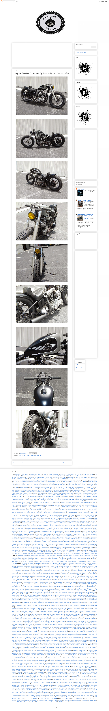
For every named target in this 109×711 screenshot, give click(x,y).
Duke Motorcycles (65, 529)
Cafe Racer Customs (47, 505)
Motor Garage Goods (37, 609)
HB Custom (62, 558)
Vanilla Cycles (16, 688)
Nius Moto (32, 617)
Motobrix (44, 608)
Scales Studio (34, 651)
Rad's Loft (94, 631)
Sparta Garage (74, 660)
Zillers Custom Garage (40, 701)
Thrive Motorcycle (83, 675)
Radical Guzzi (30, 632)
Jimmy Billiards (64, 572)
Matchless (88, 596)
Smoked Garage (36, 659)
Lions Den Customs (69, 589)
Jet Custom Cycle (28, 572)
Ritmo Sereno (31, 641)
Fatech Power (93, 535)
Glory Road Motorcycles (25, 548)
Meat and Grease (32, 599)
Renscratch (88, 637)
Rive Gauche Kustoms (39, 641)
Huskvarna (30, 564)
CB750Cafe (43, 508)
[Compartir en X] (33, 453)
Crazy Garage (30, 516)
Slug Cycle (20, 659)
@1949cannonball (25, 474)
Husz (41, 564)
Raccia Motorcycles (81, 631)
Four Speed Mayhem (93, 538)
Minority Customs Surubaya (65, 602)
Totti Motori (20, 679)
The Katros (20, 673)
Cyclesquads (62, 519)
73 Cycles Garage (49, 477)
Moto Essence (63, 605)
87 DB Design (14, 478)
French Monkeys (21, 541)
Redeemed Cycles (54, 635)
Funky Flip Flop (84, 541)
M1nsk (85, 592)
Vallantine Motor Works (73, 686)
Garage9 (72, 544)
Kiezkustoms (89, 579)
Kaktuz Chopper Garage (40, 576)
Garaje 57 (77, 544)
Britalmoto (32, 500)
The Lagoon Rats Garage (41, 673)
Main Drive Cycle (54, 595)
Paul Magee (57, 627)
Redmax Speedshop (65, 635)
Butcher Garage (52, 503)
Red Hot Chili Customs (34, 635)
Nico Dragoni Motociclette (71, 615)
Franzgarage (25, 540)
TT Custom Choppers (44, 682)
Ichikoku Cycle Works (60, 564)
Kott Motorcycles (58, 582)
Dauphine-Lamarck (16, 522)
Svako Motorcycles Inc (78, 666)
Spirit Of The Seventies (72, 661)
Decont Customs (43, 524)
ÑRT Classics (43, 620)
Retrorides (74, 638)
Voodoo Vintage (39, 692)
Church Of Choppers (16, 512)
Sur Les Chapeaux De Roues (36, 666)
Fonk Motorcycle (46, 538)
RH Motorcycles (54, 640)
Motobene (33, 608)
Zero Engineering (92, 700)
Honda (14, 563)
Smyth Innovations (63, 659)
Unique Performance (58, 685)
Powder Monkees (15, 630)
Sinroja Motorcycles (80, 656)
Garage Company (83, 543)
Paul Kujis (51, 627)
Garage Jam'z (20, 544)
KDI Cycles (43, 577)
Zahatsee (60, 700)
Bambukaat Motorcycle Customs (18, 488)
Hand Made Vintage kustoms (37, 553)
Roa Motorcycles (70, 641)
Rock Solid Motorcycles (62, 643)
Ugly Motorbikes (25, 683)
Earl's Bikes (14, 531)
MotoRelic (50, 611)
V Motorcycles (47, 686)
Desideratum (35, 525)
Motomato (23, 609)
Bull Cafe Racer (36, 502)
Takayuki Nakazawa (80, 667)
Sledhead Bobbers (67, 657)
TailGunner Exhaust (60, 667)
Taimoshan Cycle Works (69, 667)
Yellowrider (79, 698)
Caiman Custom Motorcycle (51, 506)
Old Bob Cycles (20, 622)
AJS (96, 480)
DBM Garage (56, 522)
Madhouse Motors (15, 595)
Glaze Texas (81, 547)
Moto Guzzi (94, 605)
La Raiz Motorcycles (44, 586)
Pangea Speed (82, 625)
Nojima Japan (68, 617)
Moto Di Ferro (42, 605)
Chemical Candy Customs (84, 200)
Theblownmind (56, 675)
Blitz (62, 494)
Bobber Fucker (59, 496)
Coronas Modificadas (58, 515)
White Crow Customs (40, 695)
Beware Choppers (58, 491)
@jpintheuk (40, 474)
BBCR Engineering (31, 490)
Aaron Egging (40, 478)
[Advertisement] (42, 55)
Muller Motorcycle (84, 612)
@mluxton (45, 474)
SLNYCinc (90, 657)
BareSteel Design (58, 488)
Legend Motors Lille (71, 588)
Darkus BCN (77, 521)
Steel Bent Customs (58, 663)
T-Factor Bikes (35, 667)
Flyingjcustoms (29, 538)
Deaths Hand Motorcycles (21, 524)
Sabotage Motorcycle (47, 648)
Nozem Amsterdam (64, 618)
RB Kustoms (45, 634)
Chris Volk (86, 511)
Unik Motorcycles (71, 683)
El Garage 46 (25, 532)
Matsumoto (23, 598)
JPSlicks (76, 573)
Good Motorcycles (35, 548)
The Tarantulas (27, 675)
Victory (24, 689)
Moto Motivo (40, 606)
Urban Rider (23, 686)
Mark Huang (44, 596)
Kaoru (61, 576)
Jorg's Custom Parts (70, 573)
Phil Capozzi (26, 628)
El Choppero (19, 532)
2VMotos (43, 475)
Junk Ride (36, 574)
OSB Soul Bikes (86, 624)
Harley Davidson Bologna (22, 555)
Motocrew (54, 608)
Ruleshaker (42, 647)
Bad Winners (72, 487)
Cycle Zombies (55, 519)
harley (82, 553)
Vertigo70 (77, 688)
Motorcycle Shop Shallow (91, 609)
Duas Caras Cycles (41, 529)
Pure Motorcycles (79, 630)
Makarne (69, 595)
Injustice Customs (58, 567)
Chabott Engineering (92, 508)
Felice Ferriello (51, 537)
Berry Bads (48, 491)
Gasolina (34, 545)
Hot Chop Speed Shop (55, 563)
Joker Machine (43, 573)
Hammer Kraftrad (93, 551)
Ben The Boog (89, 490)
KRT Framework (73, 583)
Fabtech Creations (37, 535)
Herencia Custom (28, 559)
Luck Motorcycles (88, 590)
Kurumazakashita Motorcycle (33, 585)
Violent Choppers (60, 691)
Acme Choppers (92, 478)
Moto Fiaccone (76, 605)
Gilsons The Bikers (56, 547)
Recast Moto (91, 634)
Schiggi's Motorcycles (43, 651)
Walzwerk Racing (76, 692)
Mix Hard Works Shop (76, 602)
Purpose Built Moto (32, 631)
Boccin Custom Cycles (86, 496)
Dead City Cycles (81, 522)
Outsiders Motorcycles (18, 625)
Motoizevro (83, 608)
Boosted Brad (79, 498)
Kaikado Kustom (25, 576)
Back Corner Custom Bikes (35, 487)
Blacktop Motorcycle (42, 494)
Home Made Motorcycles (91, 561)
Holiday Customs (63, 561)
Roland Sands (84, 644)
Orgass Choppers (45, 624)
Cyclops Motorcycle (69, 519)
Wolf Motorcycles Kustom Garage (83, 695)
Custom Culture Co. (36, 518)
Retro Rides (62, 638)
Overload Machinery (47, 625)
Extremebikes (29, 535)
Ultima (39, 683)
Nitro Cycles (21, 617)
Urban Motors (16, 686)
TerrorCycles (51, 670)
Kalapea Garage (50, 576)
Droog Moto (25, 529)
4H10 (77, 475)
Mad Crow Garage (40, 593)
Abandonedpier (48, 478)
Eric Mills (31, 534)
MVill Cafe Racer (27, 614)
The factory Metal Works (60, 672)
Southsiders (52, 660)
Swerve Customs (88, 666)
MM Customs (90, 602)
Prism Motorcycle (55, 630)
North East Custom (89, 617)
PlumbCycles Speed (77, 628)
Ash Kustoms (51, 484)
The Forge (77, 672)
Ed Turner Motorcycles (76, 531)
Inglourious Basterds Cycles (49, 567)
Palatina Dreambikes (64, 625)
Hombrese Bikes (81, 561)
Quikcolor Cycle (72, 631)
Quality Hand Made (52, 631)
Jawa (63, 570)
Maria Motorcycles (29, 596)
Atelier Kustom (90, 484)
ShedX (33, 654)
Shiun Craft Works (73, 654)
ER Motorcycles (23, 534)
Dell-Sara (62, 524)
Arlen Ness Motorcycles (20, 484)
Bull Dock (57, 502)
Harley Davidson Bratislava (33, 555)
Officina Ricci (88, 620)
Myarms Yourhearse (35, 614)
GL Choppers (65, 547)
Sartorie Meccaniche (92, 650)
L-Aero (78, 585)
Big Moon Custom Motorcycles (77, 491)
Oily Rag (87, 621)
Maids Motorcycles (44, 595)
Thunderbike (20, 676)
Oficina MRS (81, 621)
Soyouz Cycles (58, 660)
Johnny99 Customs (35, 573)
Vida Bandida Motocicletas (33, 689)
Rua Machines (15, 647)
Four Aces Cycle (85, 538)
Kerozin (24, 579)
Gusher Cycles (26, 551)
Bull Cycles (52, 502)
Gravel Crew (85, 548)
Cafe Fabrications (32, 505)
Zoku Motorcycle (54, 701)
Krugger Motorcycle (81, 583)
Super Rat (26, 666)
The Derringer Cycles (26, 672)
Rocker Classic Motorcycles (74, 643)
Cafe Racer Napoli (56, 505)
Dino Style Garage (81, 525)
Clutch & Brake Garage (84, 512)
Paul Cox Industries (36, 627)
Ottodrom (95, 624)
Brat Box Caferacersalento (63, 499)
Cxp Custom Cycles (46, 519)
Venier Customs (62, 688)
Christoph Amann (93, 511)
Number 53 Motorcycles (77, 618)
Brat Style (71, 499)
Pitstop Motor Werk (54, 628)
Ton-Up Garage (33, 677)
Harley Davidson (22, 455)
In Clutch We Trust (44, 566)
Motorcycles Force (33, 611)
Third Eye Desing (63, 675)
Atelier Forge (83, 484)
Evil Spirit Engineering (85, 534)
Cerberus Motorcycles (83, 508)
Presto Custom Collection (45, 630)
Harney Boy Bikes (92, 557)
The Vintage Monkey (36, 675)
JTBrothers (14, 574)
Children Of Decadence (16, 511)
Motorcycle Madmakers (80, 609)
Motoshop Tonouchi (74, 611)
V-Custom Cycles (55, 686)
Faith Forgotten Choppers (52, 535)
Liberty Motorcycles (34, 589)
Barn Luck (82, 488)
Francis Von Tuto (17, 540)
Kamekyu (56, 576)
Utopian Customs (37, 686)
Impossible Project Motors (31, 566)
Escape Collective (47, 534)
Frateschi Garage (40, 540)
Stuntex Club (64, 664)
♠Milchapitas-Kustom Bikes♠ (85, 214)
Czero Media (90, 519)
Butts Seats (68, 503)
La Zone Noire (81, 189)
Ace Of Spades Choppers (82, 478)
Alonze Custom (65, 481)
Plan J (71, 628)
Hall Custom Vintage (84, 551)
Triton (25, 680)
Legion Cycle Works (79, 588)
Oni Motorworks (37, 624)
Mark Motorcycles (52, 596)
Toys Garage (34, 679)
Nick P (56, 615)
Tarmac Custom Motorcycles (57, 669)
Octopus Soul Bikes (66, 620)
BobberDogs (72, 496)
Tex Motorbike (65, 670)
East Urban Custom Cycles (33, 531)
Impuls (38, 566)
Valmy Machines (81, 686)
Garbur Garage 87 (84, 544)
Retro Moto (56, 638)
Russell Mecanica (60, 647)
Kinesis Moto (19, 580)
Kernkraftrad (19, 579)
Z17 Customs (41, 700)
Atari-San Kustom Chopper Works (73, 484)
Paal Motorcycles (55, 625)
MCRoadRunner (82, 598)
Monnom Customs (65, 603)
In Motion (51, 566)
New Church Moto (32, 615)
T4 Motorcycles (42, 667)
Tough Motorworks (27, 679)
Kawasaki (27, 577)
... (12, 474)
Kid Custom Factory (73, 579)
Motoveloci (94, 611)
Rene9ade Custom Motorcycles (74, 637)
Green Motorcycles (48, 550)
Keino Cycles (49, 577)
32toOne (55, 475)
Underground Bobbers (52, 683)
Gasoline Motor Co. (42, 545)
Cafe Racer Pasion (77, 505)
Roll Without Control (93, 644)
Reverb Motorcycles (86, 638)
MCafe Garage (64, 598)
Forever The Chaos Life (65, 538)
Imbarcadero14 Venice (21, 566)
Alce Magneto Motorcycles (24, 481)
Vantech (22, 688)
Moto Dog (57, 605)
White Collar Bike (30, 695)
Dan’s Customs (44, 521)
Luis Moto (28, 592)
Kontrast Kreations (48, 582)
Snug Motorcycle (71, 659)
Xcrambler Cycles (27, 698)
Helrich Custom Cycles (17, 559)
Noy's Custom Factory (54, 618)
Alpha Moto (72, 481)
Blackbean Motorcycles (23, 494)
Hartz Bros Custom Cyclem (28, 558)
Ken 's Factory (74, 577)
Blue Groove (76, 494)
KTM (19, 585)
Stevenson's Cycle (15, 664)
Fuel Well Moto (54, 541)
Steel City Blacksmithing (70, 663)
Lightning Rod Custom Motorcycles (51, 589)
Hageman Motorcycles (46, 551)
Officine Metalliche (34, 621)
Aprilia (78, 482)
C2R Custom (93, 503)
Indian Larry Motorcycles (81, 566)
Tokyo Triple (93, 676)
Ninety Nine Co (91, 615)
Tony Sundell (49, 677)
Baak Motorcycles (24, 487)
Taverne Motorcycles (21, 670)
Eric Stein (36, 534)
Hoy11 (13, 564)
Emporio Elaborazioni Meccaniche (89, 532)
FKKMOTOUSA (74, 537)
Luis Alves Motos (21, 592)
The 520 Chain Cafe (73, 670)
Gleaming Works (89, 547)
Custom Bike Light (28, 518)
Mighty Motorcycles (16, 602)
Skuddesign (35, 657)
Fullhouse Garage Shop (75, 541)
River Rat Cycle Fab (48, 641)
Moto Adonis (19, 605)
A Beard (25, 478)
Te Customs (30, 670)
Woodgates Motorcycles (17, 696)
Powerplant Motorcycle (33, 630)
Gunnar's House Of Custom (17, 551)
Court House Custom (81, 515)
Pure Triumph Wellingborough (90, 630)
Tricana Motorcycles (80, 679)
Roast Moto (84, 641)
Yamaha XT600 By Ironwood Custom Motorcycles (88, 217)
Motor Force (29, 609)
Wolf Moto (74, 695)
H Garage (32, 551)
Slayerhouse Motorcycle (58, 657)
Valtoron (87, 686)
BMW (19, 496)
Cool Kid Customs (25, 515)
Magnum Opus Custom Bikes (32, 595)
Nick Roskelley (61, 615)
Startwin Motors (49, 663)
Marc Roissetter (93, 595)
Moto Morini (33, 606)
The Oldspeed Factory (52, 673)
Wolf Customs (67, 695)
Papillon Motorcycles (90, 625)
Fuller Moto (66, 541)
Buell (29, 502)
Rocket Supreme (56, 644)
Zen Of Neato (84, 700)
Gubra (89, 550)
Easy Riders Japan (54, 531)
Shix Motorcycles (82, 654)
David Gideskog (34, 522)
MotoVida (13, 612)
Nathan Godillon (56, 614)
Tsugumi (30, 682)
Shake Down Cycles (82, 653)
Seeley (20, 653)
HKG (41, 561)
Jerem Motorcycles (87, 570)
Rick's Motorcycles (67, 640)
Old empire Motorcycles (30, 622)
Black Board (57, 493)
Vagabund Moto (63, 686)
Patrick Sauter (27, 627)
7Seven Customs (83, 477)
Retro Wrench (68, 638)
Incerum (56, 566)
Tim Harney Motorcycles (36, 676)
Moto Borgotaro (27, 605)
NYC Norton (35, 620)
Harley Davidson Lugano (88, 555)
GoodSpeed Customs (51, 548)
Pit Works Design (46, 628)
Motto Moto (19, 612)
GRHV (64, 550)
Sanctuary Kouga (53, 650)
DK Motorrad (29, 526)
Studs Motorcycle (56, 664)
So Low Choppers (80, 659)
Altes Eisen (79, 481)
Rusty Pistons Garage (83, 647)
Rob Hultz (90, 641)
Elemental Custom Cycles (49, 532)
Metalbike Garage (25, 600)
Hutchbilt (44, 564)
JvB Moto (62, 574)
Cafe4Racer (25, 506)
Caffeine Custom (37, 506)
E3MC (94, 529)
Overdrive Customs (38, 625)
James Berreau (32, 570)
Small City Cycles (27, 659)
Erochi (41, 534)
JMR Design (92, 572)
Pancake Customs (73, 625)
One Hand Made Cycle (83, 622)
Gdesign (73, 545)
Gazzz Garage (68, 545)
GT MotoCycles (77, 550)
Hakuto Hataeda (67, 551)
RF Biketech (47, 640)
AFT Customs (78, 480)
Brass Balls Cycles (52, 499)
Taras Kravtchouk (38, 669)
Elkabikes (66, 532)
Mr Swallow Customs (53, 612)
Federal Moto (31, 537)
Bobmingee (78, 496)
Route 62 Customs (51, 646)
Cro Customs (72, 516)
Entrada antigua (66, 463)
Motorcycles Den (24, 611)
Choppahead (42, 511)
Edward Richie (86, 531)
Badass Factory (80, 487)
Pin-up (31, 628)
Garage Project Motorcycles (37, 544)
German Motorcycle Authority (34, 547)
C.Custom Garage (86, 503)
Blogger (59, 707)
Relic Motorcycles (27, 637)
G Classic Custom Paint (92, 541)
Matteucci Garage (42, 598)
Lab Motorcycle (60, 586)
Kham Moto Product (42, 579)
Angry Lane (34, 482)
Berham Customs (40, 491)
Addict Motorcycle (43, 480)
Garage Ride (48, 544)
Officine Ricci (42, 621)
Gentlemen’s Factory (15, 547)
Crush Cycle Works (90, 516)
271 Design (37, 475)
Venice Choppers (54, 688)
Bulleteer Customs (79, 502)
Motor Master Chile (48, 609)
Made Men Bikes (92, 593)
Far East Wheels (68, 535)
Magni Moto (22, 595)
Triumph (31, 680)
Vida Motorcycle (44, 689)
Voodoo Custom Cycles (20, 692)
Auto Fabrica (94, 486)
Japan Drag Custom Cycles (50, 570)
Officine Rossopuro (50, 621)
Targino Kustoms (46, 669)
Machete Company (16, 593)
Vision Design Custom (68, 691)
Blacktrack (49, 494)
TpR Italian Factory (41, 679)
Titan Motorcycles (66, 676)
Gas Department (22, 545)
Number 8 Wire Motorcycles (90, 618)
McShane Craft (90, 598)
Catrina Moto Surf (35, 508)
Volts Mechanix (85, 691)
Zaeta (56, 700)
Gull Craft (94, 550)
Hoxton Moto (93, 563)
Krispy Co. (52, 583)
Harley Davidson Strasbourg (65, 557)
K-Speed (79, 574)
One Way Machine (28, 624)
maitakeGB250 (63, 595)
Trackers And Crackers (57, 679)
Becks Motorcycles (56, 490)
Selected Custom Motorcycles (29, 653)
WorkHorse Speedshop (39, 696)
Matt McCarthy (34, 598)
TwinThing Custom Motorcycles (91, 682)
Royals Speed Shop (87, 646)
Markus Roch (58, 596)
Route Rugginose (59, 646)
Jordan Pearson (62, 573)
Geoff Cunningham (24, 547)
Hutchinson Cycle (51, 564)
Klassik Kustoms (79, 580)
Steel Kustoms (79, 663)
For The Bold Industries (55, 538)
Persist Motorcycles (19, 628)
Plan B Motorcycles (63, 628)
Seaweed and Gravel (86, 651)
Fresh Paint (86, 201)
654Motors (14, 477)
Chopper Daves (59, 511)
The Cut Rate (18, 672)
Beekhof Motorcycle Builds (66, 490)
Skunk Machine (49, 657)
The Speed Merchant (86, 673)
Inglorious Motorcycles (37, 567)
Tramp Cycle (71, 679)
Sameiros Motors (40, 650)
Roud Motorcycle (23, 646)
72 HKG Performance (39, 477)
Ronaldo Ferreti (16, 646)
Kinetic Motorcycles (27, 580)
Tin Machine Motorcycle (56, 676)
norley (82, 617)
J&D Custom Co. (18, 570)
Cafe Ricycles (93, 505)
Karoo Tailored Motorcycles (83, 576)
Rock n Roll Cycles (52, 643)
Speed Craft (90, 660)
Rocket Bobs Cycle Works (85, 643)
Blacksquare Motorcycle (33, 494)
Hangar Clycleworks (57, 553)
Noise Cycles (61, 617)
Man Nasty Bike (76, 595)
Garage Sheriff (55, 544)
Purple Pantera (24, 631)
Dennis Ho (84, 524)
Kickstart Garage (63, 579)
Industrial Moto (22, 567)
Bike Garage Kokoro (17, 493)
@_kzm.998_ (17, 474)
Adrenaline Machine (70, 480)
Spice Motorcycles (39, 661)
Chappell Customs (41, 509)
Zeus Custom (19, 701)
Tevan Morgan (59, 670)
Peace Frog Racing (64, 627)
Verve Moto (83, 688)
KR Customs (66, 582)
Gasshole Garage (60, 545)
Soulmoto (32, 660)
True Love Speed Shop (22, 682)
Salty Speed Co (16, 650)
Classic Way (39, 512)
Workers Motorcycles (28, 696)
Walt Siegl (57, 692)
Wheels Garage (16, 695)
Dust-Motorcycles (80, 529)
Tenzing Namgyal (44, 670)
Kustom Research (45, 585)
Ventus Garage (70, 688)
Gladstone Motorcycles (73, 547)
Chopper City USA (50, 511)
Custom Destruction (45, 518)
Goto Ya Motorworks (60, 548)
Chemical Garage (70, 509)
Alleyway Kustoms (51, 481)
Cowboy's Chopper (91, 515)
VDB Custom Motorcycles (31, 688)
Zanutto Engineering (67, 700)
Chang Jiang (32, 509)
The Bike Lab (81, 670)
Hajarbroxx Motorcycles (58, 551)
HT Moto (24, 564)
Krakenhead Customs (91, 582)
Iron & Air (82, 567)
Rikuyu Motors (91, 640)
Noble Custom (53, 617)
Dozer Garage (40, 528)
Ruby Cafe (22, 647)
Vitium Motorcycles (77, 691)
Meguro (70, 599)
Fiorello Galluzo (67, 537)
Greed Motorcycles (39, 550)
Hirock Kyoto (25, 561)
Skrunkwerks (28, 657)
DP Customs (49, 528)
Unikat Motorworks (81, 683)
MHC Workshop (67, 600)
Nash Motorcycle (47, 614)
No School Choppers (45, 617)
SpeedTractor (31, 661)
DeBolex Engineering (32, 524)
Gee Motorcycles (92, 545)
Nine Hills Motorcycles (83, 615)
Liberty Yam (41, 589)
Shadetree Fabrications (64, 653)
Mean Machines (23, 599)
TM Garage (78, 676)
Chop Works (34, 511)
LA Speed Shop (53, 586)
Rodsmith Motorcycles (65, 644)
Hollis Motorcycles (72, 561)
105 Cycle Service (69, 474)
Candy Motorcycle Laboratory (68, 506)
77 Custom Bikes (71, 477)
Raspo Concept (93, 632)
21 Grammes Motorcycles (27, 475)
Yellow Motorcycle (66, 698)
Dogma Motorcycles (60, 526)
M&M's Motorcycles (79, 592)
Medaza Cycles (51, 599)
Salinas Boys (86, 648)
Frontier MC (29, 541)
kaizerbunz (32, 576)
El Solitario (31, 532)
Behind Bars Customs (76, 490)
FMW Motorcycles (37, 538)
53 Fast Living (93, 475)
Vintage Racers (43, 691)
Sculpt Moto (77, 651)
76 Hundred (63, 477)
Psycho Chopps (64, 630)
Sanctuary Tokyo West (62, 650)
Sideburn (58, 656)
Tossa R (15, 679)
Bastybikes (24, 490)
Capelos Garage (80, 506)
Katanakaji (21, 577)
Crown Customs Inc (81, 516)
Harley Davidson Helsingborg (55, 555)
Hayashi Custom (44, 558)
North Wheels (19, 618)
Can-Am (59, 506)
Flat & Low (91, 537)
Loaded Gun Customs (87, 589)
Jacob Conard (25, 570)
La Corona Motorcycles (27, 586)
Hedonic (88, 558)
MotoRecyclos (42, 611)
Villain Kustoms (68, 689)
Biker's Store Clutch (28, 493)
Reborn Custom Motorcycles (73, 634)
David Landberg (42, 522)
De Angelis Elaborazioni (64, 522)
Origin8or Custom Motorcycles (56, 624)
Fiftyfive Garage (59, 537)
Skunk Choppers (42, 657)
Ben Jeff (83, 490)
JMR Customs (85, 572)
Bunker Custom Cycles (24, 503)
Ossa (91, 624)
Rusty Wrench (92, 647)
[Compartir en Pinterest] (36, 453)
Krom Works (57, 583)
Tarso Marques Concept (70, 669)
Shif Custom (57, 654)
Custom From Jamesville (65, 518)
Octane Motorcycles (57, 620)
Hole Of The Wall (55, 561)
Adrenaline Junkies (61, 480)
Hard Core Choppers (75, 553)
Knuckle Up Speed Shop (27, 582)
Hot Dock (64, 563)
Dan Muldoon (38, 521)
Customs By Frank (38, 519)
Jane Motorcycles (40, 570)
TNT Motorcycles (85, 676)
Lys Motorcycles (57, 592)
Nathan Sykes (64, 614)
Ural (88, 685)
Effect (91, 531)
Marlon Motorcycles (66, 596)
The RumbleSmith (76, 673)
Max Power (50, 598)
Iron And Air (87, 567)
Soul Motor (27, 660)
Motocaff (49, 608)
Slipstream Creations (83, 657)
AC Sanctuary (63, 478)
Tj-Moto (73, 676)
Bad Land (52, 487)
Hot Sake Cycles (70, 563)
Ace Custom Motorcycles (71, 478)
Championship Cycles (24, 509)
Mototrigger (82, 611)
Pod (85, 628)
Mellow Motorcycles (93, 599)
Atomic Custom (41, 485)
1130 (75, 474)
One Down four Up (72, 622)
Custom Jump (76, 518)
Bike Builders (94, 491)
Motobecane (27, 608)
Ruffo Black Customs (35, 647)
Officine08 (75, 621)
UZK (43, 686)
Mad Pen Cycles (59, 593)
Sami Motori (46, 650)
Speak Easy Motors (82, 660)
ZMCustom (48, 701)
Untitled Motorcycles (67, 685)
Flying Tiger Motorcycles (20, 538)
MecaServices (39, 599)
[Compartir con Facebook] (35, 453)
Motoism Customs (76, 608)
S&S (16, 649)
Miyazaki (84, 602)
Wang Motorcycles (85, 692)
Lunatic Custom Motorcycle (37, 592)
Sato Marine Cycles (17, 651)
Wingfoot (57, 695)
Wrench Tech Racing (79, 696)
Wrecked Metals (59, 696)
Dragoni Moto (68, 528)
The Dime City (40, 672)
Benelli (22, 491)
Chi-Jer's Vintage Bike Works (90, 509)
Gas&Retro (28, 545)
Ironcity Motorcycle (45, 569)
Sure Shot (47, 666)
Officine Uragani (69, 621)
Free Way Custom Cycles (79, 540)
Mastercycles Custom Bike (80, 596)
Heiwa (93, 558)
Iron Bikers (94, 567)
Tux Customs (71, 682)
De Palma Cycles (73, 522)
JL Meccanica (71, 572)
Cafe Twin (14, 506)
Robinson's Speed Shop (21, 643)
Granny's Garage (69, 548)
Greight (59, 550)
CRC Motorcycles (51, 516)
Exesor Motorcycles (21, 535)
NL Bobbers (38, 617)
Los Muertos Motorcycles (32, 590)
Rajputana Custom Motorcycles (65, 632)
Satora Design (27, 651)
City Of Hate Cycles (25, 512)
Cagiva (43, 506)
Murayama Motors (92, 612)
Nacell (41, 614)
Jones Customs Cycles (52, 573)
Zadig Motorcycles (49, 700)
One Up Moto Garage (18, 624)
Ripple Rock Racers (22, 641)
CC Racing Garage (51, 508)
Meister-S (85, 599)
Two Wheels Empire (17, 683)
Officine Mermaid (27, 621)
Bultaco (94, 502)
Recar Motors (83, 634)
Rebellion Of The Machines (62, 634)
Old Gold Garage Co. (41, 622)
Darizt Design (62, 521)
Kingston (42, 580)
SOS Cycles (21, 660)
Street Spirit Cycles (39, 664)
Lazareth (93, 586)
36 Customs (61, 475)
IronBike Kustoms (37, 569)
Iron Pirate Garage (16, 569)
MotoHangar (67, 608)
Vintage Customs (24, 691)
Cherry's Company (79, 509)
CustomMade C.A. (29, 519)
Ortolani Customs (78, 624)
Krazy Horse (38, 583)
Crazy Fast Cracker (22, 516)
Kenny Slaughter (88, 577)
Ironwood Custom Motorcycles (56, 569)
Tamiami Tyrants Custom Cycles (33, 455)
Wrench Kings (69, 696)
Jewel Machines (44, 572)
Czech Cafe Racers (82, 519)
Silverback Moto (65, 656)
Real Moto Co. (52, 634)
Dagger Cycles (25, 521)
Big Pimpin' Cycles (87, 491)
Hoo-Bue (31, 563)
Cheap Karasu (50, 509)
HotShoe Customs (78, 563)
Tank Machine (30, 669)
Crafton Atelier (14, 516)
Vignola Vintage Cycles (59, 689)
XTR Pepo (34, 698)
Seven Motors (40, 653)
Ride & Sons (74, 640)
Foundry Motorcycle (75, 538)
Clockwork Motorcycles (72, 512)
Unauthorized (43, 683)
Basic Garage (18, 490)
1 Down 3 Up (62, 474)
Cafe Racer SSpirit (86, 505)
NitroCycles (27, 617)
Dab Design (18, 521)
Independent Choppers (65, 566)
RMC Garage (56, 641)
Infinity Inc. (29, 567)
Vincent (82, 689)
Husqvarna (35, 564)
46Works (67, 475)
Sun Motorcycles (89, 664)
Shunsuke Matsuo (32, 656)
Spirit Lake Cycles (62, 661)
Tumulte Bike (65, 682)
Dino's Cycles (88, 525)
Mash (72, 596)
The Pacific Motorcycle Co (65, 673)
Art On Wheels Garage (38, 484)
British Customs (40, 500)
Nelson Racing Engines (89, 614)
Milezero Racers (41, 602)
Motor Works (64, 609)
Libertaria (27, 589)
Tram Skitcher (65, 679)
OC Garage (50, 620)
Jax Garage (68, 570)
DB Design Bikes (49, 522)
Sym (30, 667)
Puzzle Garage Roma (44, 631)
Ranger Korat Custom (79, 632)
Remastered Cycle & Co (37, 637)
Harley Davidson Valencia (77, 557)
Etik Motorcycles (77, 534)
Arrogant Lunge (29, 484)
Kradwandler (73, 582)
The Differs (34, 672)
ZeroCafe (13, 701)
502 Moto (87, 475)
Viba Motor (89, 688)
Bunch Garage (14, 503)
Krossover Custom (64, 583)
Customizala (21, 519)
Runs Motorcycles (50, 647)
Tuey (60, 682)
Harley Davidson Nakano (23, 557)
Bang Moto (42, 488)
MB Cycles (56, 598)
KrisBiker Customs (45, 583)
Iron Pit (22, 569)
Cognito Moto (54, 513)
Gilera (51, 547)
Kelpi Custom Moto (65, 577)
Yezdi (85, 698)
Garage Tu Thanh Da (64, 544)
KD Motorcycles (36, 577)
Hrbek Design (18, 564)
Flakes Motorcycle (83, 537)
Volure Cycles (91, 691)
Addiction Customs (52, 480)
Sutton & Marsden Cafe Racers (58, 666)
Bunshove (33, 503)
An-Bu (84, 481)
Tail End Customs (50, 667)
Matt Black (28, 598)
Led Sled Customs (41, 588)
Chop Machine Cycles (26, 511)
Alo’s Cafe (58, 481)
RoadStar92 (78, 641)
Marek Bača (21, 596)
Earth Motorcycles (22, 531)
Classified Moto (46, 512)
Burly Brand (38, 503)
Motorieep (66, 611)
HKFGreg (36, 561)
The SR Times (19, 675)
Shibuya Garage (49, 654)
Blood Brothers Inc (68, 494)
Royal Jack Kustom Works (77, 646)
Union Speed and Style (26, 685)
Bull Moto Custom (64, 502)
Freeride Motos (88, 540)
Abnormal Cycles (55, 478)
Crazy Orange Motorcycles (41, 516)
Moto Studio (76, 606)
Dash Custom (93, 521)
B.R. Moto (16, 487)
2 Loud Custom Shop (88, 474)
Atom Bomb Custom (31, 485)
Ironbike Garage (29, 569)
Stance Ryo (42, 663)
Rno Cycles (62, 641)
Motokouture (89, 608)
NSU (71, 618)
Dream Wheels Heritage (78, 528)
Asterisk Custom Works (60, 484)
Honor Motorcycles (25, 563)
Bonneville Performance (64, 498)
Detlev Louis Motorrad (43, 525)
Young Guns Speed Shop (30, 700)
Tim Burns (27, 676)
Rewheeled (31, 640)
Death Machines (89, 522)
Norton (34, 618)
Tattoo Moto (90, 669)
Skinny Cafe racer (20, 657)
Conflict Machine (16, 515)
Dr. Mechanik (56, 528)
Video (51, 689)
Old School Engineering (51, 622)
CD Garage (62, 508)
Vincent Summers (89, 689)
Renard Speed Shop (62, 637)
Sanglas (69, 650)
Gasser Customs (52, 545)
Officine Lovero (19, 621)
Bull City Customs (44, 502)
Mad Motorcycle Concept (50, 593)
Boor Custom (72, 498)
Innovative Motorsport (67, 567)
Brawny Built (85, 499)
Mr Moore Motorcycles (37, 612)
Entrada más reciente (19, 463)
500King (81, 475)
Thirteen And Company (73, 675)
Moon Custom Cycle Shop (82, 603)
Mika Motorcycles (26, 602)
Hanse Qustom (66, 553)
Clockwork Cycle (62, 512)
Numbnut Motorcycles (16, 620)
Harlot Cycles (85, 557)
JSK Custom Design (91, 573)
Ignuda (77, 564)
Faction (43, 535)
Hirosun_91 (31, 561)
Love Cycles (56, 590)
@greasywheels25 (33, 474)
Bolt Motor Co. (24, 498)
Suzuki (67, 666)
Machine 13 (24, 593)
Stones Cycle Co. (31, 664)
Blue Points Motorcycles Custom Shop (87, 494)
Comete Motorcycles (75, 513)
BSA (82, 500)
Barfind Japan (66, 488)
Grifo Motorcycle (70, 550)
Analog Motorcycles (92, 481)
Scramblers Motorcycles (68, 651)
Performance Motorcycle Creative (83, 627)
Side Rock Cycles (51, 656)
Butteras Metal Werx (60, 503)
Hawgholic (37, 558)
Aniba (60, 482)
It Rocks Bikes (68, 569)
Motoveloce (88, 611)
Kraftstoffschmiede (81, 582)
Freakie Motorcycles (48, 540)
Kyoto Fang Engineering (70, 585)
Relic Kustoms (19, 637)
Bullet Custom (72, 502)
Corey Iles (51, 515)
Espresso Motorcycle (57, 534)
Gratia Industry (77, 548)
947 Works (20, 478)
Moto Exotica (70, 605)
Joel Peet (21, 573)
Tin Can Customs (47, 676)
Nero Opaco (17, 615)
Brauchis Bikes (79, 499)
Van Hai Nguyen (94, 686)
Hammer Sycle (17, 553)
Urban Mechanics (94, 685)
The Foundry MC (84, 672)
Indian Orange (90, 566)
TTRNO (56, 682)
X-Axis (22, 698)
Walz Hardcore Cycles (66, 692)
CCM (57, 508)
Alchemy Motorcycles (34, 481)
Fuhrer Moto (60, 541)
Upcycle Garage (77, 685)
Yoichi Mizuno (90, 698)
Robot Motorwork (32, 643)
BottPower (95, 498)
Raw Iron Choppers (28, 634)
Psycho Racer (71, 630)
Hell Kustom (79, 365)
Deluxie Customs (69, 524)
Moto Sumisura (84, 606)
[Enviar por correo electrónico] (30, 453)
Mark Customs (37, 596)
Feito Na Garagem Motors (42, 537)
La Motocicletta (36, 586)
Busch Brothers (45, 503)
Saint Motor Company (77, 648)
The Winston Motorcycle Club (46, 675)
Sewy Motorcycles (48, 653)
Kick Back (50, 579)
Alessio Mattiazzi (42, 481)
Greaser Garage (93, 548)
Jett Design (36, 572)
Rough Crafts (31, 646)
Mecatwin (45, 599)
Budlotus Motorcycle (22, 502)
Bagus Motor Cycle (88, 487)
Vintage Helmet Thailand (34, 691)
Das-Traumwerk (84, 521)
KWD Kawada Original (55, 585)
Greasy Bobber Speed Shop (27, 550)
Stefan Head (93, 663)
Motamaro (13, 605)
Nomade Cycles (75, 617)
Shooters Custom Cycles (16, 656)
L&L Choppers (91, 585)
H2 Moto (37, 551)
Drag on (61, 528)
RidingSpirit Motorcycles (82, 640)
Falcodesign (60, 535)
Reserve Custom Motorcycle (24, 638)
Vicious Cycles (18, 689)
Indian (73, 566)
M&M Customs (71, 592)
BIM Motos (40, 493)
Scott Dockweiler (59, 651)
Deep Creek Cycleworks (54, 524)
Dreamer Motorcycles (88, 528)
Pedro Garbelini (72, 627)
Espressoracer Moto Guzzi (67, 534)
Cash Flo (28, 508)
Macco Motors (91, 592)
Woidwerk (62, 695)
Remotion (45, 637)
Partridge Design (21, 627)
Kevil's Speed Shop (31, 579)
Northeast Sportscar (27, 618)
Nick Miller (51, 615)
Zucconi (60, 701)
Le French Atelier (21, 588)
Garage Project (27, 544)
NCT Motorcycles (79, 614)
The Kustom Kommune (30, 673)
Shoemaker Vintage (92, 654)
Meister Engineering (77, 599)
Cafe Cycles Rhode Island (21, 505)
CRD (57, 516)
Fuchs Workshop (37, 541)
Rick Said (60, 640)
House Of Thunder (86, 563)
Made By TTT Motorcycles (68, 593)
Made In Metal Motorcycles (81, 593)
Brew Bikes (91, 499)
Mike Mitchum (33, 602)
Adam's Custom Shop (33, 480)
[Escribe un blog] (31, 453)
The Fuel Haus (91, 672)
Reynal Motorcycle (39, 640)
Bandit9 (36, 488)
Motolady (18, 609)
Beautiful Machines (47, 490)
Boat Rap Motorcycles (31, 496)
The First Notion (71, 672)
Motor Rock (56, 609)
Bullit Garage (87, 502)
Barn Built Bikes (74, 488)
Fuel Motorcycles (45, 541)
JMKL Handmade (78, 572)
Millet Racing (47, 602)
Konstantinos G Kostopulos (39, 582)
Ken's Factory (81, 577)
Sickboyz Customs (41, 656)
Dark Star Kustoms (70, 521)
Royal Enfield (67, 646)
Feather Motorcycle (23, 537)
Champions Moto (15, 509)
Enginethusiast (16, 534)
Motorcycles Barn (15, 611)
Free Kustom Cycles (58, 540)
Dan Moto (32, 521)
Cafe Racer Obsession (67, 505)
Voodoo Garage (30, 692)
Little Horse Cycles (78, 589)
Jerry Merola (21, 572)
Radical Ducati (15, 632)
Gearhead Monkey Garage (82, 545)
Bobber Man (66, 496)
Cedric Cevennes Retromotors (71, 508)
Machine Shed (31, 593)
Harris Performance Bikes (16, 558)
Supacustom (20, 666)
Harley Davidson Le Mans (67, 555)
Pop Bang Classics (91, 628)
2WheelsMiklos (49, 475)
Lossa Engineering (43, 590)
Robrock (37, 643)
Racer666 (89, 631)
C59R (13, 505)
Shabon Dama (55, 653)
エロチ (70, 701)
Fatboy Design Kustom (78, 535)
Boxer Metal (27, 499)
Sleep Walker (75, 657)
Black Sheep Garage (87, 493)
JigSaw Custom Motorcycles (54, 572)
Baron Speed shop (90, 488)
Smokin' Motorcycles (45, 659)
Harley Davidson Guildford (44, 555)
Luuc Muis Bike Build (48, 592)
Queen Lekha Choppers (63, 631)
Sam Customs (27, 650)
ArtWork (45, 484)
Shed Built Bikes (26, 654)
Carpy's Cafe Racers (21, 508)
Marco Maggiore (15, 596)
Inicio (43, 463)
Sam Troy (33, 650)
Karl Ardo (65, 576)
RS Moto (94, 646)
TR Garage (48, 679)
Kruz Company (91, 583)
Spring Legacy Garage (27, 663)
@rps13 (50, 474)
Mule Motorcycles (75, 612)
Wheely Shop (22, 695)
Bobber (39, 496)
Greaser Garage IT (15, 550)
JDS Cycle (74, 570)
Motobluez (38, 608)
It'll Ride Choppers (77, 569)
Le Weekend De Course (31, 588)
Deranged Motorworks (92, 524)
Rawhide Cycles (37, 634)
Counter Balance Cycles (69, 515)
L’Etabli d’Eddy (83, 585)
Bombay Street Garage (45, 498)
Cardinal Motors (87, 506)
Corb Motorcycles (43, 515)
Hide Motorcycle (62, 559)
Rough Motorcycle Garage (41, 646)
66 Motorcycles (21, 477)
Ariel (14, 484)
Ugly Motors (33, 683)
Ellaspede (71, 532)
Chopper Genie (67, 511)
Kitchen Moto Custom (51, 580)
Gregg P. (55, 550)
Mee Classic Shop (58, 599)
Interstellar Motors (76, 567)
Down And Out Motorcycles (31, 528)
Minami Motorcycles (54, 602)
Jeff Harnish (79, 570)
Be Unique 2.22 (39, 490)
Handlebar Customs (48, 553)
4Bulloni (72, 475)
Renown (83, 637)
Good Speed (42, 548)
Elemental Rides (59, 532)
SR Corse (36, 663)
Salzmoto (22, 650)
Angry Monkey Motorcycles (44, 482)
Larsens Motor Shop (80, 586)
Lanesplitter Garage (70, 586)
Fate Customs (86, 535)
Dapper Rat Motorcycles (53, 521)
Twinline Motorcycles (79, 682)
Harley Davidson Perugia (34, 557)
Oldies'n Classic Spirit (62, 622)
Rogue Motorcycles (75, 644)
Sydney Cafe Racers (24, 667)
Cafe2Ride (20, 506)
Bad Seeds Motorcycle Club (62, 487)
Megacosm (66, 599)
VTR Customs (46, 692)
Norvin (39, 618)
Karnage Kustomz (72, 576)
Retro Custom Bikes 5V (47, 638)
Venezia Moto (46, 688)
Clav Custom (55, 512)
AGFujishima (85, 480)
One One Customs (93, 622)
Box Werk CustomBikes (18, 499)
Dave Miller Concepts (26, 522)
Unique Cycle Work (36, 685)
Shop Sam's (25, 656)
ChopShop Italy (75, 511)
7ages (77, 477)
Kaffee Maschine (15, 576)
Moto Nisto (47, 606)
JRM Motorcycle (82, 573)
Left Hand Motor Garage (61, 588)
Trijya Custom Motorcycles (91, 679)
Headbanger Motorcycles (71, 558)
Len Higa (86, 588)
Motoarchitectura (20, 608)
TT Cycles (51, 682)
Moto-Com (14, 608)
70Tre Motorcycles (29, 477)
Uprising (84, 685)
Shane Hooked (90, 653)
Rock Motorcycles (44, 643)
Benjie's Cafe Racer (30, 491)
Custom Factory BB (54, 518)
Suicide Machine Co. (80, 664)
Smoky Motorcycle (54, 659)
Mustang (13, 614)
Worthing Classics (50, 696)
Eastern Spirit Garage (44, 531)
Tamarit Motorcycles (90, 667)
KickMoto (56, 579)
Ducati (48, 529)
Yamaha (54, 698)
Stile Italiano (23, 664)
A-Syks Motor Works (33, 478)
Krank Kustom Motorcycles (17, 583)
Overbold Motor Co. (28, 625)
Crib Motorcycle (64, 516)
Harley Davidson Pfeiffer (44, 557)
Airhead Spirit (91, 480)
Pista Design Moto (37, 628)
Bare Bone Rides (49, 488)
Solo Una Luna (14, 660)
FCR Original (14, 537)
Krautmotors (31, 583)
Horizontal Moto (45, 563)
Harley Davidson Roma (55, 557)
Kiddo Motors (82, 579)
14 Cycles (79, 474)
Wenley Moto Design (48, 693)
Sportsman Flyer (18, 663)
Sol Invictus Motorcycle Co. (91, 659)
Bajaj (95, 487)
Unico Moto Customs (62, 683)
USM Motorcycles (30, 686)
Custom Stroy (82, 518)
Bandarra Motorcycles (29, 488)
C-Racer (80, 503)
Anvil (64, 483)
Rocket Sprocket (48, 644)
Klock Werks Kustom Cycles (89, 580)
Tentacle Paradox (36, 670)
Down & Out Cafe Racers (17, 528)
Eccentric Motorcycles (65, 531)
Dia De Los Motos (63, 525)
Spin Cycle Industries (51, 661)
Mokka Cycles (44, 603)
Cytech (76, 519)
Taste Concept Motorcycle (81, 669)
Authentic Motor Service (84, 485)
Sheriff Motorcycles (40, 654)
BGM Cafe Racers (66, 491)
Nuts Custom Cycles (26, 620)
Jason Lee (59, 570)
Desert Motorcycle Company (25, 525)
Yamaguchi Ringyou (44, 698)
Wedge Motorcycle (31, 693)
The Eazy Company (50, 672)
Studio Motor (47, 664)
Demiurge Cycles (78, 524)
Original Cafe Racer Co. (69, 624)
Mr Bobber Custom (27, 612)
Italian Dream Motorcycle (87, 569)
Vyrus (52, 692)
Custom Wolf (89, 518)
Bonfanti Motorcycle (54, 498)
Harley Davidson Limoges (78, 555)
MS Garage (68, 612)
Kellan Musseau (57, 577)
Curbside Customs (20, 518)
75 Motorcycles (56, 477)
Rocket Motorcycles (39, 644)
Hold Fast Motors (46, 561)
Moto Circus (35, 605)
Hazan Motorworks (53, 558)
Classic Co (33, 512)
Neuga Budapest (24, 615)
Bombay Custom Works (34, 498)
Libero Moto (22, 589)
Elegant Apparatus (39, 532)
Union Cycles (90, 683)
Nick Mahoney (45, 615)
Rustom (67, 647)
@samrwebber (55, 474)
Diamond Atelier (71, 525)
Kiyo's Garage (72, 580)
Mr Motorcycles (45, 612)
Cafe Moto (39, 505)
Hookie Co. (37, 563)
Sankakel (75, 650)
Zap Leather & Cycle (76, 700)
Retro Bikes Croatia (36, 638)
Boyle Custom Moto (35, 499)
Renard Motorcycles (52, 637)
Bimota (44, 493)
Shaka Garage (73, 653)
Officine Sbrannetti (60, 621)
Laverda (88, 586)
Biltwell (34, 493)
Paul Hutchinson (45, 627)
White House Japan (49, 695)
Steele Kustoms (86, 663)
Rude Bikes (27, 647)
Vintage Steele (51, 691)
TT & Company (35, 682)
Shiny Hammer (65, 654)
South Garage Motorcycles (41, 660)
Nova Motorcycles (45, 618)
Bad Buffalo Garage (45, 487)
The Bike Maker (89, 670)
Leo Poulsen (92, 588)
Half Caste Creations (75, 551)
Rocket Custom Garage (20, 644)
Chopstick (81, 511)
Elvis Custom (78, 532)
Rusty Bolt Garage (74, 647)
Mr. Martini (60, 612)
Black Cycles (78, 493)
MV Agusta (19, 614)
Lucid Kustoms (79, 590)
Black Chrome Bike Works (67, 493)
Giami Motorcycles (45, 547)
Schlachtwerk (51, 651)
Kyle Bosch (62, 585)
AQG (82, 483)
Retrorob (79, 638)
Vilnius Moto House (76, 689)
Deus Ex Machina (53, 525)
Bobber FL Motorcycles (48, 496)
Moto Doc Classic (50, 605)
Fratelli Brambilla (32, 540)
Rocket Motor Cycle (30, 644)
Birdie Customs (50, 493)
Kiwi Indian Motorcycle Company (62, 580)
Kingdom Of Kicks (35, 580)
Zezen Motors (26, 701)
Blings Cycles (56, 494)
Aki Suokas (15, 481)
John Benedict (27, 573)
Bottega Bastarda (87, 498)
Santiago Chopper (83, 650)
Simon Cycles (71, 656)
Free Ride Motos (68, 540)
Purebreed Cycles (16, 631)
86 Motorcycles (92, 477)
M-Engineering (64, 592)
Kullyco (23, 585)
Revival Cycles (24, 640)
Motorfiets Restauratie (58, 611)
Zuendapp (65, 701)
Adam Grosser (24, 480)
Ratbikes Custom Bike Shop (18, 634)
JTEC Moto (20, 574)
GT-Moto (85, 550)
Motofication (60, 608)
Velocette (40, 688)
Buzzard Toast (74, 503)
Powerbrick (23, 630)
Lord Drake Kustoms (20, 590)
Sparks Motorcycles (66, 660)
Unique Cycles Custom (48, 685)
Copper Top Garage (34, 515)
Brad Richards (43, 499)
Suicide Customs (72, 664)
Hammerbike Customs (26, 553)
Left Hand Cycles (51, 588)
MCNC (76, 598)
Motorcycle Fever (72, 609)
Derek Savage (15, 525)
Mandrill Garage (84, 595)
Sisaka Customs (89, 656)
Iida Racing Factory (84, 564)
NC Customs (71, 614)
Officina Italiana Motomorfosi (78, 620)
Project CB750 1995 (81, 52)
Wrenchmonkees (88, 696)
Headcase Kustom (81, 558)
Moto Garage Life (85, 605)
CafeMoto (31, 506)
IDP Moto (72, 564)
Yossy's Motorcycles (20, 700)
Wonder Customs (94, 695)
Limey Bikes (61, 589)
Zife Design (33, 701)
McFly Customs (71, 598)
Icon (68, 564)
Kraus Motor (25, 583)
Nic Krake (39, 615)
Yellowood (74, 698)
